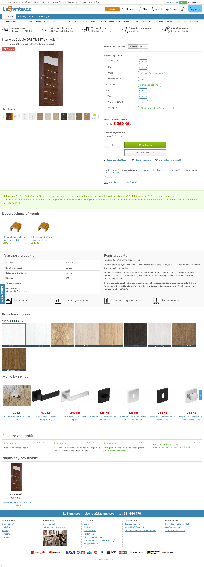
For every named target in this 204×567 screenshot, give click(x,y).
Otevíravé (133, 46)
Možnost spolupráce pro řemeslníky (141, 530)
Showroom (130, 9)
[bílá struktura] (14, 335)
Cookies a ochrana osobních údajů (99, 540)
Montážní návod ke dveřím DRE (123, 182)
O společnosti (8, 524)
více (172, 2)
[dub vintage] (111, 335)
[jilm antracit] (135, 335)
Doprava (88, 524)
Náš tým (6, 527)
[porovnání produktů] (183, 8)
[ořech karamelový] (14, 359)
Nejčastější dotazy (92, 543)
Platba (87, 527)
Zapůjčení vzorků (132, 524)
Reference (6, 534)
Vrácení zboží (90, 530)
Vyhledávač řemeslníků (135, 527)
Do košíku (146, 145)
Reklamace (89, 534)
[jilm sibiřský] (159, 335)
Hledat (112, 9)
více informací (122, 172)
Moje (145, 9)
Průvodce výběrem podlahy (178, 524)
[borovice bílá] (38, 335)
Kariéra (5, 530)
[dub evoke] (62, 335)
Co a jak (158, 9)
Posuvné (143, 46)
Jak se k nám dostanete (54, 527)
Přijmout (183, 2)
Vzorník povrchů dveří (175, 530)
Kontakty (6, 537)
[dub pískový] (87, 335)
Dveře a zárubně (172, 527)
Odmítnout (192, 2)
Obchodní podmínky (93, 537)
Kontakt (173, 9)
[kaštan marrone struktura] (184, 335)
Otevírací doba (49, 524)
